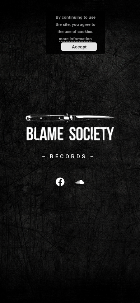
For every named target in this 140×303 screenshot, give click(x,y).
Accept (79, 46)
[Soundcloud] (80, 182)
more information (75, 38)
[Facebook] (60, 182)
